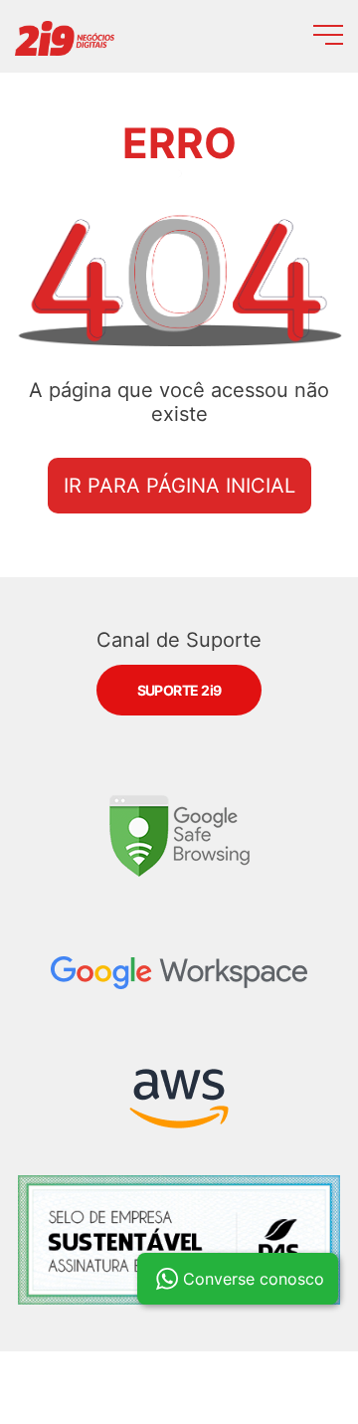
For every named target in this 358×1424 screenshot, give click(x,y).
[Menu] (328, 38)
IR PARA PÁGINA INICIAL (179, 486)
